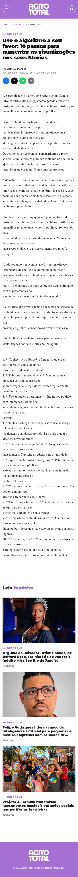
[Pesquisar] (71, 9)
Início (7, 24)
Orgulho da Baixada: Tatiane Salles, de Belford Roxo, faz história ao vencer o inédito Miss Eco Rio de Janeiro (37, 657)
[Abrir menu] (6, 9)
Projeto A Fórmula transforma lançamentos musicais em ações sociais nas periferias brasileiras (38, 806)
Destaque (20, 24)
